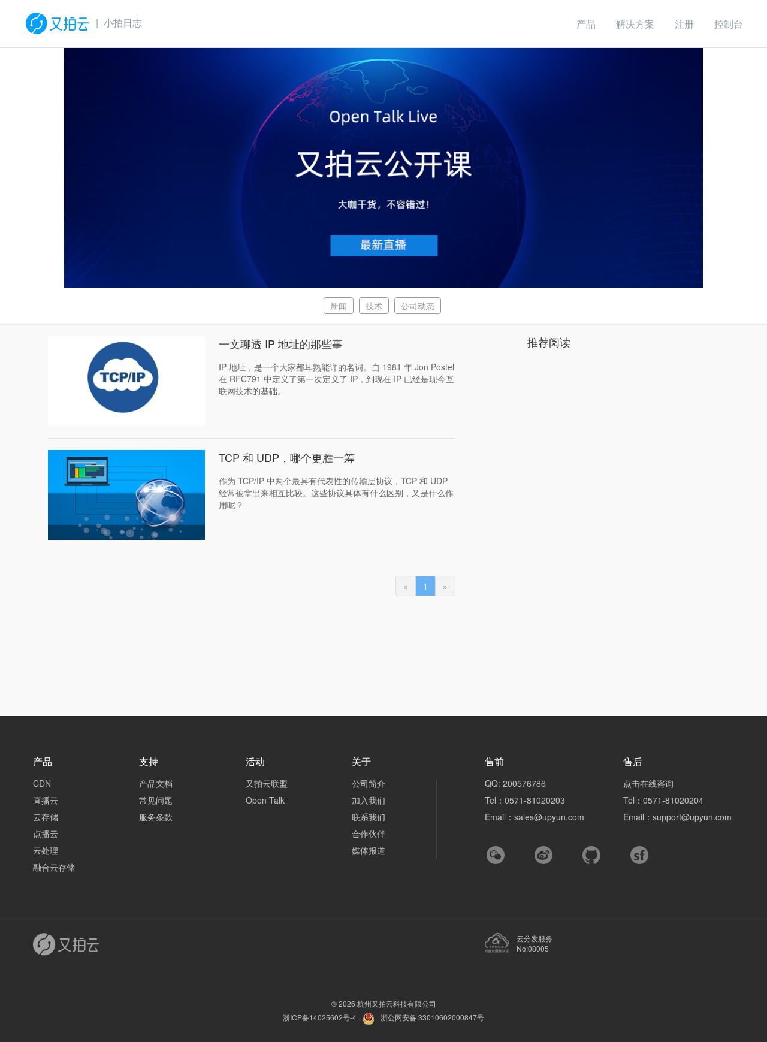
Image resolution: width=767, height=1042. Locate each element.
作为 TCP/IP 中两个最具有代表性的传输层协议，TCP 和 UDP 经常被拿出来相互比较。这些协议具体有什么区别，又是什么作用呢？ (336, 493)
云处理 (45, 850)
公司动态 (417, 306)
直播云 (45, 800)
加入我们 (368, 800)
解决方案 (635, 24)
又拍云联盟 (267, 783)
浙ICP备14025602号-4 (320, 1017)
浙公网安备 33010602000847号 (432, 1017)
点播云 (45, 833)
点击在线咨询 (648, 783)
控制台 (728, 24)
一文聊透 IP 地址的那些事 (281, 343)
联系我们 (368, 817)
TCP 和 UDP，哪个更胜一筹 (287, 457)
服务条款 (156, 817)
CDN (42, 783)
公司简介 (368, 783)
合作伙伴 (368, 833)
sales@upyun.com (549, 817)
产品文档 (156, 783)
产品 (586, 24)
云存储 (45, 817)
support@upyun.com (692, 817)
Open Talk (265, 800)
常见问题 (156, 800)
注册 (684, 24)
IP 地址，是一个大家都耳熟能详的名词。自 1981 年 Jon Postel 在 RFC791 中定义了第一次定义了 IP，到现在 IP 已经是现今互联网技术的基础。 (336, 379)
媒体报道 (368, 850)
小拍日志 (123, 22)
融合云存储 (54, 867)
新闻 (338, 306)
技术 (374, 306)
